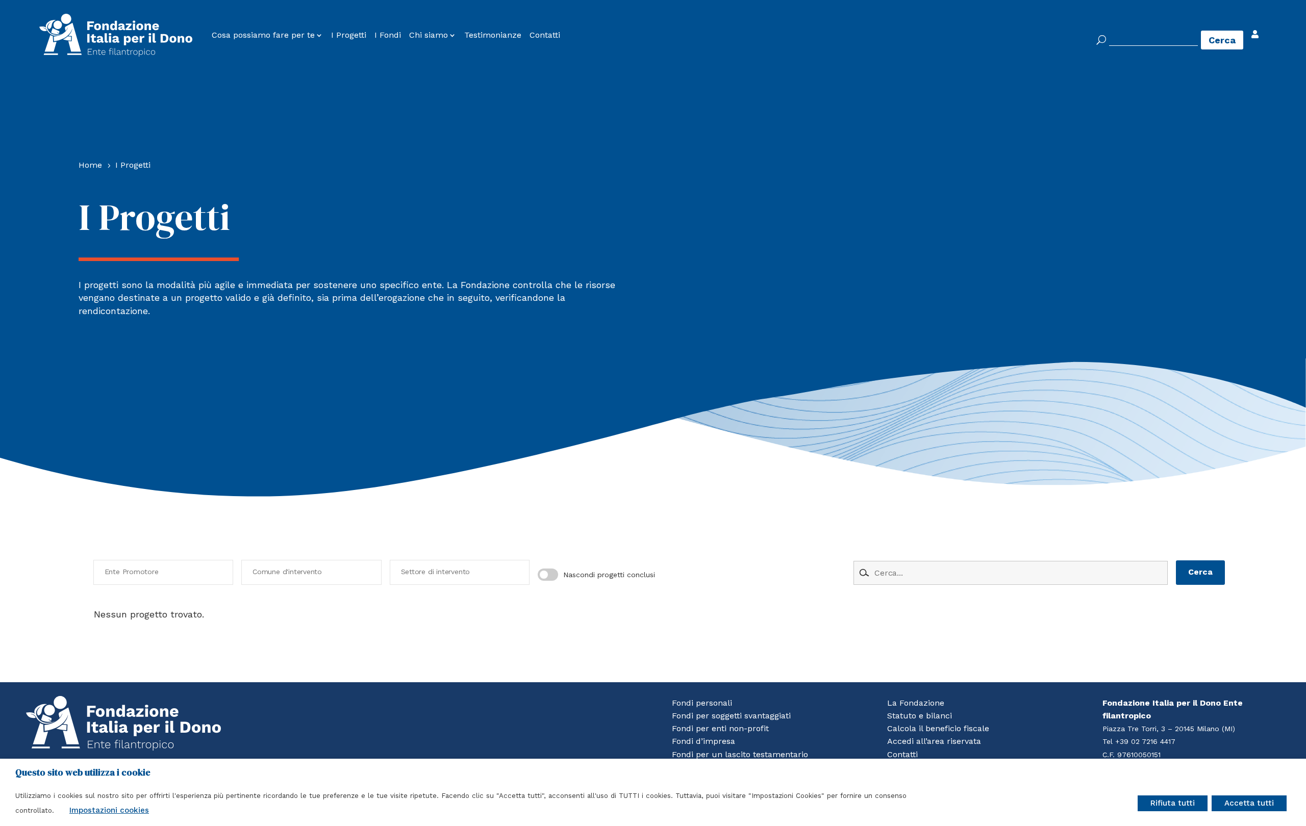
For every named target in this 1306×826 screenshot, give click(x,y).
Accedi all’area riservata (934, 741)
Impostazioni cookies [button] (109, 810)
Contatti (545, 35)
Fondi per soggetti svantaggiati (731, 715)
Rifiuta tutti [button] (1172, 803)
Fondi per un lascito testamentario (740, 754)
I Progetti (348, 35)
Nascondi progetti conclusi (609, 574)
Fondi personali (702, 703)
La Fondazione (915, 703)
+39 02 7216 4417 (1145, 741)
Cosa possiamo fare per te (263, 35)
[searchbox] (166, 572)
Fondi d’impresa (703, 741)
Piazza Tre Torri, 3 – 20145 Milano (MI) (1168, 729)
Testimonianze (492, 35)
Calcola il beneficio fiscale (938, 728)
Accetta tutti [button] (1249, 803)
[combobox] (163, 572)
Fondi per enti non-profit (720, 728)
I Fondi (387, 35)
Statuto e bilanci (919, 715)
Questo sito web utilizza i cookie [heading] (82, 772)
